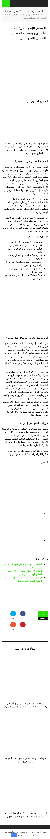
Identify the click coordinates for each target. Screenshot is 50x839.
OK (14, 835)
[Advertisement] (25, 70)
